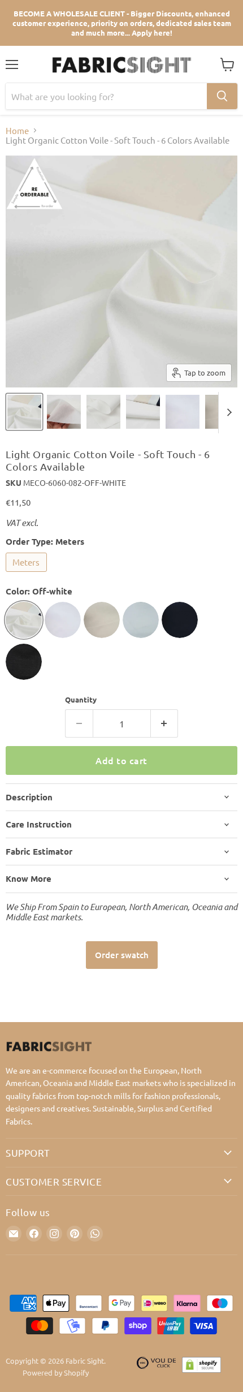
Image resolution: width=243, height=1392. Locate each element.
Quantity (81, 699)
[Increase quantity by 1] (165, 723)
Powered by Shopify (56, 1372)
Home (17, 130)
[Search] (222, 96)
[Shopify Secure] (202, 1367)
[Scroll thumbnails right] (227, 413)
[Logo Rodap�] (156, 1367)
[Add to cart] (122, 955)
